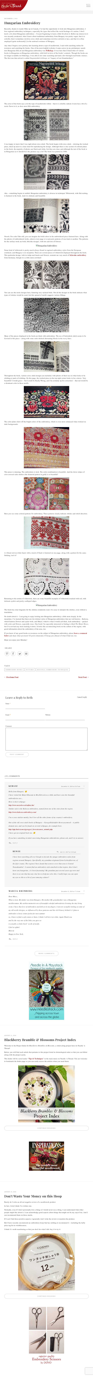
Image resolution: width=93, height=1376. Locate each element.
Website (47, 715)
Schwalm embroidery (78, 255)
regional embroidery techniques (52, 670)
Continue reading (63, 1128)
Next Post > (83, 677)
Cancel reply (82, 697)
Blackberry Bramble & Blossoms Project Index (40, 1040)
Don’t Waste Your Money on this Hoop (33, 1196)
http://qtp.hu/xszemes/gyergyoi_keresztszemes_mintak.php (31, 829)
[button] (88, 5)
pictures (30, 670)
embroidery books (14, 670)
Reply (15, 843)
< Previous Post (11, 677)
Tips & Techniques (36, 1058)
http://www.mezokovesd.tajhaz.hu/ (21, 805)
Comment (8, 726)
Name (7, 703)
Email (7, 715)
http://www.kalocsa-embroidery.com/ (22, 812)
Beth (30, 697)
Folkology (49, 50)
